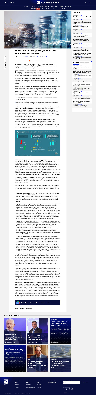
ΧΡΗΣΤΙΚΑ (39, 387)
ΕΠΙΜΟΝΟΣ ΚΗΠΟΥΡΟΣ (30, 387)
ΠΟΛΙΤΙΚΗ (47, 6)
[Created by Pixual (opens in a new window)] (76, 393)
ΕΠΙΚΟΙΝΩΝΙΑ (22, 393)
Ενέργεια (16, 308)
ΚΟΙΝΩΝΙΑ (28, 379)
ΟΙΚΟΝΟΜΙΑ (40, 6)
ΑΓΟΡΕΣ (34, 6)
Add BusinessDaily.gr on (38, 60)
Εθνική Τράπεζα (29, 308)
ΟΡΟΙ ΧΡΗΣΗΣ (27, 393)
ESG (38, 382)
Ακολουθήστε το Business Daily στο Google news (35, 302)
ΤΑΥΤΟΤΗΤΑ (17, 393)
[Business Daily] (48, 2)
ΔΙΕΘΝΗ (61, 6)
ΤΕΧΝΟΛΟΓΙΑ (28, 384)
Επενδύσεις (22, 308)
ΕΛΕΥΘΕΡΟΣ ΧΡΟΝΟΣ (52, 379)
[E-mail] (5, 68)
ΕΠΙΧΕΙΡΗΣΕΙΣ (27, 6)
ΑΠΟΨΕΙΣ (39, 384)
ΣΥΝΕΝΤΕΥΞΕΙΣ (54, 6)
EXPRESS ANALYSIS (52, 382)
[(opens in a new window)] (5, 2)
